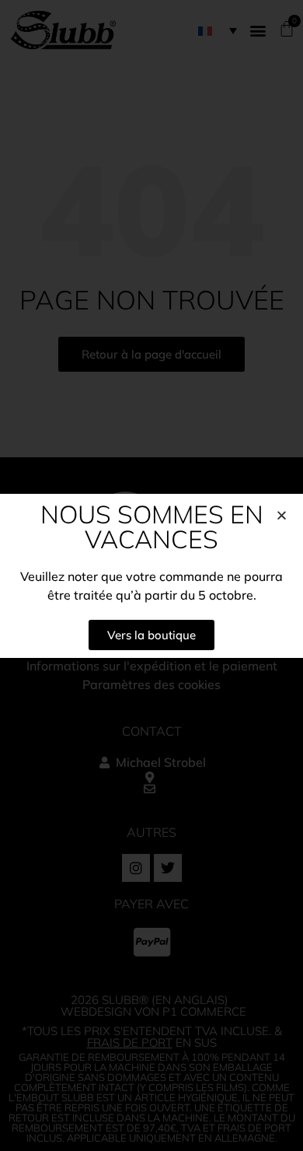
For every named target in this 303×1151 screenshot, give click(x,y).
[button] (281, 515)
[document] (151, 575)
